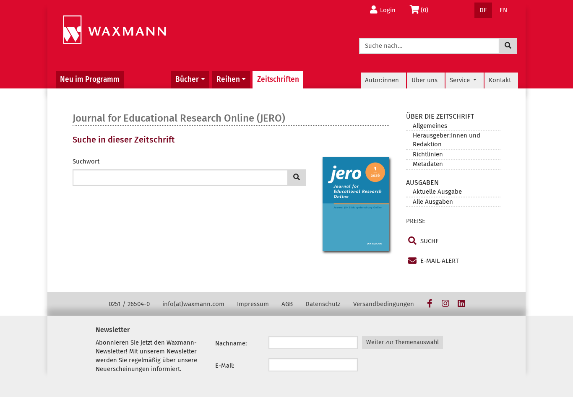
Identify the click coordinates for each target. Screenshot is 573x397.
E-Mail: (224, 365)
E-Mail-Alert (439, 261)
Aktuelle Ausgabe (437, 191)
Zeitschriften (278, 79)
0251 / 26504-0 (129, 304)
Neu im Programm (90, 79)
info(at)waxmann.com (193, 304)
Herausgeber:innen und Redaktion (446, 140)
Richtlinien (428, 154)
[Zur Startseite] (114, 30)
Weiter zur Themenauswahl (402, 342)
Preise (415, 221)
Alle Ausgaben (433, 201)
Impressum (253, 304)
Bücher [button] (187, 79)
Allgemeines (430, 126)
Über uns (425, 80)
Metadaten (428, 164)
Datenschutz (323, 304)
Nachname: (231, 343)
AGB (287, 304)
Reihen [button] (228, 79)
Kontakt (500, 80)
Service (460, 80)
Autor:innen (382, 80)
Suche (429, 241)
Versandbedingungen (383, 304)
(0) (426, 10)
